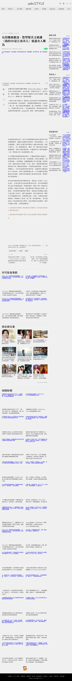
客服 (18, 676)
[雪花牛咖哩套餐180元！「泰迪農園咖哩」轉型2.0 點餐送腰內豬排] (37, 581)
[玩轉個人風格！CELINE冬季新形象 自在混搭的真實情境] (37, 604)
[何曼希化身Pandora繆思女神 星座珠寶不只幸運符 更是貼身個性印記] (13, 423)
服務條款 (29, 676)
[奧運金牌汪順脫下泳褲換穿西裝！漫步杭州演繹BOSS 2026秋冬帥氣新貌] (66, 156)
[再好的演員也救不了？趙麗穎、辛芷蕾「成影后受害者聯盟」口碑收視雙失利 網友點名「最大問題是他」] (37, 649)
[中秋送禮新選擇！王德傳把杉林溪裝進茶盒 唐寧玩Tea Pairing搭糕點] (13, 559)
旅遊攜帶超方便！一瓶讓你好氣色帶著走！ (8, 375)
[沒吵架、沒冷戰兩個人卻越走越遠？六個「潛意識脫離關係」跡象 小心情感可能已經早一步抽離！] (37, 282)
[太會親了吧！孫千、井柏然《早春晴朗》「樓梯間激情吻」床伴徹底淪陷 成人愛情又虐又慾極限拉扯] (13, 627)
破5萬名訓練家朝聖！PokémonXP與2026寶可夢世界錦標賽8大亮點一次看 (12, 479)
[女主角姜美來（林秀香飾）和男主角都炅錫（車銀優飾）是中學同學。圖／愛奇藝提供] (25, 66)
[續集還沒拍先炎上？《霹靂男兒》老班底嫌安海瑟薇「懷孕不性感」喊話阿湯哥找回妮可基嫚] (13, 514)
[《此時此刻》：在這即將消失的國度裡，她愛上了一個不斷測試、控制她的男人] (13, 581)
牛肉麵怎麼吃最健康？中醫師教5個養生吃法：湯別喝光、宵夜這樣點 (12, 501)
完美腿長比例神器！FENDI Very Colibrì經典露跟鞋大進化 (35, 410)
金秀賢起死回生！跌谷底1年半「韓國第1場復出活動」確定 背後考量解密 (36, 637)
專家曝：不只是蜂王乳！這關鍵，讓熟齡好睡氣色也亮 (8, 341)
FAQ (15, 676)
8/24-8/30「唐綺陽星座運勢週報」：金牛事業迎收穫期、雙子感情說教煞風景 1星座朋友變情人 (12, 316)
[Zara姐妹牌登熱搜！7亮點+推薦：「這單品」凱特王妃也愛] (66, 143)
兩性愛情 (11, 33)
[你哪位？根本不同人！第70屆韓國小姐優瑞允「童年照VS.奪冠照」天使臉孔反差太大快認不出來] (37, 446)
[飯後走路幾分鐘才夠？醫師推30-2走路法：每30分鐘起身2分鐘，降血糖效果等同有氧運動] (37, 423)
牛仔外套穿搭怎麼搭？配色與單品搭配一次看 (55, 169)
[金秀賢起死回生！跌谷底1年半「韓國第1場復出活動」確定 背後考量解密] (37, 627)
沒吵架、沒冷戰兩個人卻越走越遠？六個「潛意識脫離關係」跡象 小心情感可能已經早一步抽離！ (36, 293)
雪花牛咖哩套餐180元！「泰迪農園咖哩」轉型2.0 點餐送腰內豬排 (36, 591)
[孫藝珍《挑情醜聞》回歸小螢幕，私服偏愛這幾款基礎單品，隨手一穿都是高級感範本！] (66, 150)
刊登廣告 (10, 676)
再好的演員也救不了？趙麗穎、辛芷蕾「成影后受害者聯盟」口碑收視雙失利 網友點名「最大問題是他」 (36, 660)
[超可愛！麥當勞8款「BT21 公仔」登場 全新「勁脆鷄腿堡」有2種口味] (37, 491)
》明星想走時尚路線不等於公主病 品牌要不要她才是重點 (27, 214)
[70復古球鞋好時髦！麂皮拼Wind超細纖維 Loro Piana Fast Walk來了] (37, 559)
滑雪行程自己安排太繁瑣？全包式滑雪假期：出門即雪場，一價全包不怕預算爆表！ (8, 359)
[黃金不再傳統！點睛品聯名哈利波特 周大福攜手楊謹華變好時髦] (13, 446)
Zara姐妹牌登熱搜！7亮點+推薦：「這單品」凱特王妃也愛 (55, 143)
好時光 (37, 9)
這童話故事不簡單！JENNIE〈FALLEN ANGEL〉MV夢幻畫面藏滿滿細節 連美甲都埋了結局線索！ (40, 376)
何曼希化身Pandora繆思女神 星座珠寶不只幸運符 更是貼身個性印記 (12, 433)
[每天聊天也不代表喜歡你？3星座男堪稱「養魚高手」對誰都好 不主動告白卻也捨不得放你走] (37, 305)
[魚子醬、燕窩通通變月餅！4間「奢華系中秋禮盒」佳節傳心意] (37, 536)
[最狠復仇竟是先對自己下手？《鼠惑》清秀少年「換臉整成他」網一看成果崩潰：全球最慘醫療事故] (13, 400)
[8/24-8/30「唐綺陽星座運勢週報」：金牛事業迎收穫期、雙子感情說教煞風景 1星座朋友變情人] (13, 305)
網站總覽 (62, 676)
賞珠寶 (44, 9)
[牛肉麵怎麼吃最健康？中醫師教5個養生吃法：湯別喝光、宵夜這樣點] (13, 491)
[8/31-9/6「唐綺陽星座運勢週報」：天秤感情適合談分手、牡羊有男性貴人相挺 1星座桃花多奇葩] (13, 282)
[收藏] (3, 99)
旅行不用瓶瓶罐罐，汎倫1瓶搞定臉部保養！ (40, 341)
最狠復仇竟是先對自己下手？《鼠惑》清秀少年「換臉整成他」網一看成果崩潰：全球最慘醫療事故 (13, 411)
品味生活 (52, 9)
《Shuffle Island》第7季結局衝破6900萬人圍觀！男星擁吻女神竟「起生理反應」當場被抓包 (24, 359)
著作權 (33, 676)
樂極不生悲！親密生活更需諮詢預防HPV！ (40, 358)
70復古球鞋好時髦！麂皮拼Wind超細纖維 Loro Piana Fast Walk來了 (36, 568)
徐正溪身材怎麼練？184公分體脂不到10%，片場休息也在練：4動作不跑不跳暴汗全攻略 (12, 660)
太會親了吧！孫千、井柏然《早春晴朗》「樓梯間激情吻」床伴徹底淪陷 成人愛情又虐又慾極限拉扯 (25, 376)
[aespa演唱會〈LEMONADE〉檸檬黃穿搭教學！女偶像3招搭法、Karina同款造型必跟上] (37, 514)
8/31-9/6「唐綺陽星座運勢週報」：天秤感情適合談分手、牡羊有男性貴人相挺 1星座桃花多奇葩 (13, 293)
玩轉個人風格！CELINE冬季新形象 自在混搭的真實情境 (36, 614)
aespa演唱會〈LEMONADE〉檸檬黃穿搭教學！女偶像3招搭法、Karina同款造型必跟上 (36, 524)
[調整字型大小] (3, 104)
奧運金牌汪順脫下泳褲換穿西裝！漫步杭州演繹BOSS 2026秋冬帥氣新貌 (55, 157)
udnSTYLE (4, 33)
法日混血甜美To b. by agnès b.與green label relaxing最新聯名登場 (55, 163)
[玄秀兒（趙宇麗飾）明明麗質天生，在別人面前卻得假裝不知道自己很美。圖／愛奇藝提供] (28, 230)
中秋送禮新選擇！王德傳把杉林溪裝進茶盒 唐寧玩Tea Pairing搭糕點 (13, 568)
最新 (3, 9)
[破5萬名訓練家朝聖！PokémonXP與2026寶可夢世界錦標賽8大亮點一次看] (13, 468)
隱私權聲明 (39, 676)
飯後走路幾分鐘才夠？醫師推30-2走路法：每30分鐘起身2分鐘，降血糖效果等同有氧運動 (36, 434)
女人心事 (16, 33)
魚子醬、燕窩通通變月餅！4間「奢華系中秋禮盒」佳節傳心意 (36, 546)
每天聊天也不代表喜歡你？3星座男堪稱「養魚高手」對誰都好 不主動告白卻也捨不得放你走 (36, 316)
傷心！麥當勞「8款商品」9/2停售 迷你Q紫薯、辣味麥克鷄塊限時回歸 (36, 478)
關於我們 (56, 676)
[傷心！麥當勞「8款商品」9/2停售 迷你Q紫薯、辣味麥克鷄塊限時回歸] (37, 468)
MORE (67, 35)
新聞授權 (23, 676)
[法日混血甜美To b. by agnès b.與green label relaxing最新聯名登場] (66, 163)
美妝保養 (28, 9)
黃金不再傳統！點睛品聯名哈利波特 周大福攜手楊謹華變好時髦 (13, 455)
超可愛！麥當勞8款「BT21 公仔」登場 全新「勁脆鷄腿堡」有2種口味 (36, 501)
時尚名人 (10, 9)
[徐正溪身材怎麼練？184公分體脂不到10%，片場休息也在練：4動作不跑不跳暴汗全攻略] (13, 649)
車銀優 (26, 250)
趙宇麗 (20, 250)
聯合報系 (45, 676)
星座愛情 (61, 9)
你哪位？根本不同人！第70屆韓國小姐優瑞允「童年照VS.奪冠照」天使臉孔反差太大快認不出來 (36, 456)
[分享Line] (3, 94)
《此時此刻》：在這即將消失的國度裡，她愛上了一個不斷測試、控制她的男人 (13, 592)
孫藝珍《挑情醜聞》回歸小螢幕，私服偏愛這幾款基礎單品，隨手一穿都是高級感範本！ (55, 151)
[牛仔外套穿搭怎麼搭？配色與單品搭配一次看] (66, 170)
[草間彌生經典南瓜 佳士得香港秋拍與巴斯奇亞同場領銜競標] (13, 604)
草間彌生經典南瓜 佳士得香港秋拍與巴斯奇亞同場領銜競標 (12, 614)
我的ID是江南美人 (12, 250)
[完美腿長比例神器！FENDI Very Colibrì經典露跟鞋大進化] (37, 400)
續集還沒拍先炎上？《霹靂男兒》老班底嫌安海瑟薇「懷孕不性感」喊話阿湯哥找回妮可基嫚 (13, 524)
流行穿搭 (19, 9)
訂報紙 (50, 676)
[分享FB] (3, 89)
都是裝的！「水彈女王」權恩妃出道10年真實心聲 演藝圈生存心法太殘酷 (25, 341)
